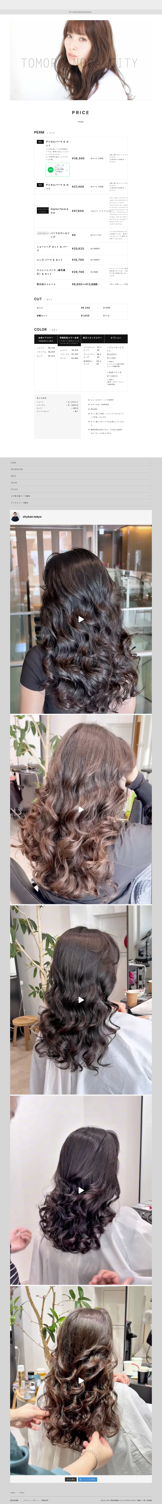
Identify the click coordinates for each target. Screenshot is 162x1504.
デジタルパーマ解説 (19, 502)
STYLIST (14, 489)
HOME (13, 462)
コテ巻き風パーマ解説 (20, 496)
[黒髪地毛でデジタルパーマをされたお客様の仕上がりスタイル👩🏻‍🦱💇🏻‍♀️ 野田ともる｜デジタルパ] (81, 1000)
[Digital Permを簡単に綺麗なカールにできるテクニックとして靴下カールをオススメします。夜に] (81, 1190)
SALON (14, 482)
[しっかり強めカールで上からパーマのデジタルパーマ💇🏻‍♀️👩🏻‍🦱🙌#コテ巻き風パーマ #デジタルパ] (81, 809)
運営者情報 (14, 1500)
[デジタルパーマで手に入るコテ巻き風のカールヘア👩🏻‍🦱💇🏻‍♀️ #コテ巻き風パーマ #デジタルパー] (81, 1380)
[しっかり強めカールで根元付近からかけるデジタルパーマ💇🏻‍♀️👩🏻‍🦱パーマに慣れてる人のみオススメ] (81, 619)
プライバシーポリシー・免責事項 (35, 1500)
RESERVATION (17, 469)
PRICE (13, 476)
